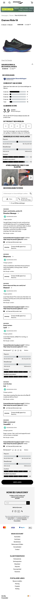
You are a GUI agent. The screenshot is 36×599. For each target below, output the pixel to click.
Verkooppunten (17, 561)
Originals (17, 586)
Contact (17, 549)
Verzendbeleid (17, 547)
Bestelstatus (17, 542)
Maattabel (17, 564)
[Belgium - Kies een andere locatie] (28, 596)
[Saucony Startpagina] (18, 2)
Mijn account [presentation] (17, 534)
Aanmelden (17, 536)
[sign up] (28, 503)
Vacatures (17, 571)
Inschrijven (17, 539)
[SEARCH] (9, 2)
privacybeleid (11, 517)
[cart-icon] (32, 2)
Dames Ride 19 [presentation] (9, 20)
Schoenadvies (17, 559)
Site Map (3, 595)
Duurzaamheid (17, 569)
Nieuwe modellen (17, 581)
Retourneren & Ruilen (17, 544)
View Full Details (6, 60)
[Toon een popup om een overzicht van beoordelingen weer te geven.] (30, 25)
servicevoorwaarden (22, 517)
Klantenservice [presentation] (17, 556)
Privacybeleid (4, 597)
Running (17, 583)
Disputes (17, 566)
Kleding (17, 588)
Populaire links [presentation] (17, 578)
